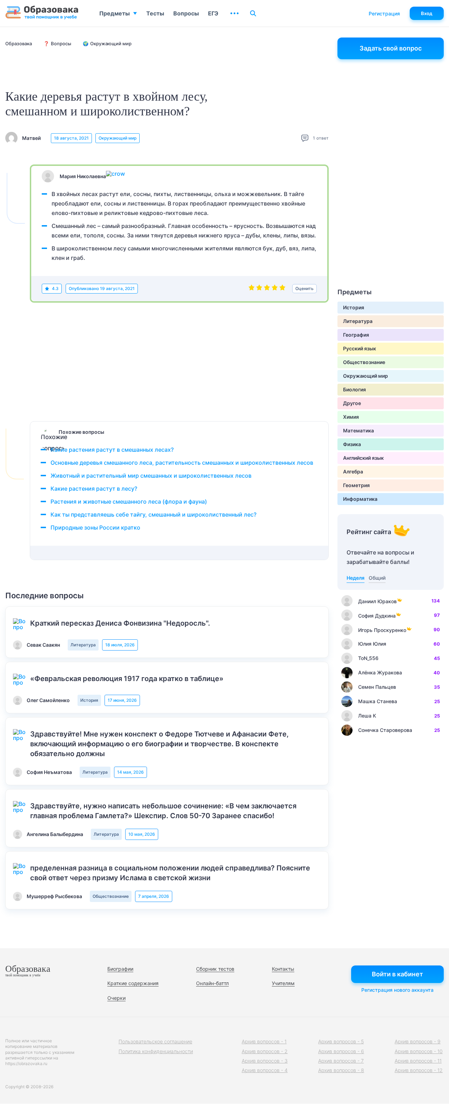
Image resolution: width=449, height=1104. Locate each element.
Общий (377, 578)
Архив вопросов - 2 (265, 1051)
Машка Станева (377, 701)
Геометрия (356, 485)
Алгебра (353, 471)
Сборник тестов (215, 969)
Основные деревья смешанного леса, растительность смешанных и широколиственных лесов (182, 462)
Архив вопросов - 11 (418, 1061)
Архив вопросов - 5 (341, 1041)
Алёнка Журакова (380, 672)
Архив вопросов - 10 (419, 1051)
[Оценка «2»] (259, 288)
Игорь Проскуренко (382, 630)
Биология (354, 389)
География (356, 335)
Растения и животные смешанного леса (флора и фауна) (129, 501)
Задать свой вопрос (391, 48)
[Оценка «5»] (282, 288)
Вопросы (186, 13)
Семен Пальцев (377, 687)
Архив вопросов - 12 (419, 1070)
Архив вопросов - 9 (418, 1041)
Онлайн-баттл (212, 983)
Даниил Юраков (377, 601)
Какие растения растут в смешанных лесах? (112, 449)
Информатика (360, 499)
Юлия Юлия (372, 644)
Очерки (116, 998)
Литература (83, 644)
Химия (351, 417)
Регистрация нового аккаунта (397, 990)
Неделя (355, 578)
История (89, 700)
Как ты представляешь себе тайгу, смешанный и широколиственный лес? (153, 514)
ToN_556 (368, 658)
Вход (427, 13)
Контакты (283, 969)
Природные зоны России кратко (95, 527)
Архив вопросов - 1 (264, 1041)
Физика (352, 444)
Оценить (304, 288)
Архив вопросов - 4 (265, 1070)
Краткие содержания (133, 983)
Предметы (114, 13)
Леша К (367, 716)
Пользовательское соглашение (155, 1041)
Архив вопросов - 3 (265, 1061)
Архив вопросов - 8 (341, 1070)
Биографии (120, 969)
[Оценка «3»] (267, 288)
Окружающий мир (117, 138)
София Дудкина (377, 616)
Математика (358, 430)
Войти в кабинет (397, 974)
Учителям (283, 983)
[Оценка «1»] (251, 288)
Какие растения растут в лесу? (94, 488)
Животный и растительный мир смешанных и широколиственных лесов (151, 475)
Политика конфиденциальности (156, 1051)
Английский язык (363, 458)
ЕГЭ (213, 13)
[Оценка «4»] (275, 288)
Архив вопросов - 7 (341, 1061)
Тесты (155, 13)
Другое (352, 403)
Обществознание (111, 896)
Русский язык (359, 348)
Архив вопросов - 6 (341, 1051)
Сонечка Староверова (385, 730)
